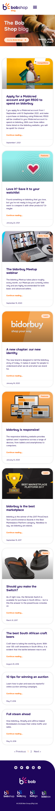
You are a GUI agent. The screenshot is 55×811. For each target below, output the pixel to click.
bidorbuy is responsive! (22, 430)
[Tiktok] (39, 767)
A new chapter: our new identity (23, 351)
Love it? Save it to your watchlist (22, 190)
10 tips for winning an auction (27, 677)
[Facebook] (15, 767)
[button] (35, 7)
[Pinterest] (33, 767)
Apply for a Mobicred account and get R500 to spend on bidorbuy (24, 100)
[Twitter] (21, 767)
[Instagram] (27, 767)
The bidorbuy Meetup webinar (21, 271)
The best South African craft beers (26, 635)
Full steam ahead (18, 714)
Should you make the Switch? (21, 588)
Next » (37, 751)
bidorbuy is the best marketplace (20, 508)
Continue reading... (14, 135)
